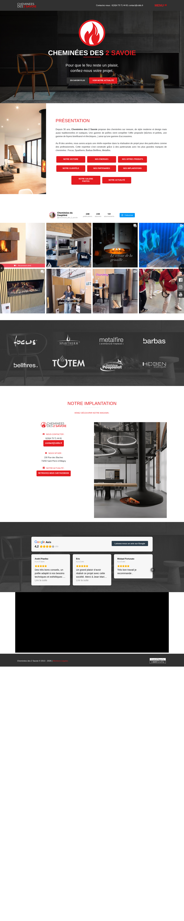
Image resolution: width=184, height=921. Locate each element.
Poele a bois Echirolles (117, 718)
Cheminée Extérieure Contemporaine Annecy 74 (21, 855)
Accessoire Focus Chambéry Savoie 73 (64, 803)
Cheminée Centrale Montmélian (103, 710)
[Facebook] (180, 281)
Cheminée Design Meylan (94, 809)
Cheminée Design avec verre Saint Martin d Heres (23, 863)
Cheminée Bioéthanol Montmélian (58, 752)
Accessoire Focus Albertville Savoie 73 (28, 803)
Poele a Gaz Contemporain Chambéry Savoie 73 (102, 908)
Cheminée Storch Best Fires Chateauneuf (155, 781)
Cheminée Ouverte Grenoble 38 (60, 889)
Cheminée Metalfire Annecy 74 (170, 775)
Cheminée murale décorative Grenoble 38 (109, 837)
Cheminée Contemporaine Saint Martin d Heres (121, 714)
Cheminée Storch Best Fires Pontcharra (73, 781)
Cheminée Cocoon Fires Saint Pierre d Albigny (21, 787)
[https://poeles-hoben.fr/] (154, 365)
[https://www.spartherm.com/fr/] (68, 341)
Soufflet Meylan (159, 793)
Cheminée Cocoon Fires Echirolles (168, 787)
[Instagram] (180, 288)
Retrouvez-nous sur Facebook (53, 473)
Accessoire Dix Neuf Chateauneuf (55, 801)
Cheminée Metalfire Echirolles (170, 777)
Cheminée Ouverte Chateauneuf (34, 891)
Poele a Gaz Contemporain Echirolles (84, 912)
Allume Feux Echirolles (131, 797)
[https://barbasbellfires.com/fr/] (25, 365)
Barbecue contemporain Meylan (63, 867)
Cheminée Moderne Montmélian (14, 815)
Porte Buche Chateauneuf (53, 791)
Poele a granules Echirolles (32, 730)
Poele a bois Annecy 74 (151, 716)
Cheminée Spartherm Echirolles (33, 764)
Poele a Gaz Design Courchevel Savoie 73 (136, 904)
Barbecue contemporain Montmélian (168, 867)
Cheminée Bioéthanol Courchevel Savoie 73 (164, 748)
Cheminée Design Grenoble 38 (96, 807)
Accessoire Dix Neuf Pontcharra (169, 799)
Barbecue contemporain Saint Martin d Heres (99, 867)
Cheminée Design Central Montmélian (147, 851)
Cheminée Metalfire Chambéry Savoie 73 (67, 775)
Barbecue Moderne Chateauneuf (62, 871)
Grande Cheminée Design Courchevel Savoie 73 (128, 894)
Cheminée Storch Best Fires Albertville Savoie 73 (51, 779)
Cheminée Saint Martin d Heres (43, 706)
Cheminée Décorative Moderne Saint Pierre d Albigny (131, 817)
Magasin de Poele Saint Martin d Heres (75, 920)
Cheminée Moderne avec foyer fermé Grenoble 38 (52, 827)
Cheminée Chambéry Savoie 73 (42, 704)
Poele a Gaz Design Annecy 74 (170, 904)
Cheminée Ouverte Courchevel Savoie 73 (93, 889)
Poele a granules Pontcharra (72, 728)
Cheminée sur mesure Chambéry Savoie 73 (131, 730)
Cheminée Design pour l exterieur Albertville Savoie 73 (113, 877)
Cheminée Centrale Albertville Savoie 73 (117, 706)
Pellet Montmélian (42, 744)
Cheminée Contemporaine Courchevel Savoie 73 (80, 712)
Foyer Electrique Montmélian (42, 756)
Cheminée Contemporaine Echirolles (158, 714)
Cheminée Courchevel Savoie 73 (91, 704)
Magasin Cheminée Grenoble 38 (43, 914)
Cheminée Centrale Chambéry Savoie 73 (155, 706)
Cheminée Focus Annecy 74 (15, 758)
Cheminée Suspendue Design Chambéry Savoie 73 (134, 898)
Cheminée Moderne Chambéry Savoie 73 (67, 811)
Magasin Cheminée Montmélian (138, 916)
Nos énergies (101, 159)
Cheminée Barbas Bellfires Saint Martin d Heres (104, 773)
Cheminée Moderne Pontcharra (14, 813)
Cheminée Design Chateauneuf (68, 809)
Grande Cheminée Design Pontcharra (16, 896)
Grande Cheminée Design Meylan (127, 896)
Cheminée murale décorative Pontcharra (45, 839)
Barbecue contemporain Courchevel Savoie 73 (73, 865)
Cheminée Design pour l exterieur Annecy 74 (114, 879)
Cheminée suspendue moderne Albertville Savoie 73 (141, 841)
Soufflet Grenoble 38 (35, 793)
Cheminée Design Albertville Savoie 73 (28, 807)
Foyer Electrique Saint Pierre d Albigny (89, 754)
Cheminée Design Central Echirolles (112, 851)
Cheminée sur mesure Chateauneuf (158, 732)
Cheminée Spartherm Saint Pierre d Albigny (88, 762)
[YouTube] (180, 295)
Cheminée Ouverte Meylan (62, 891)
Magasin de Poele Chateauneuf (20, 920)
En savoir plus (77, 80)
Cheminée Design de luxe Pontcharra (40, 875)
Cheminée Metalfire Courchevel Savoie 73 (136, 775)
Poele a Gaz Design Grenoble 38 (101, 904)
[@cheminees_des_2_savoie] (52, 215)
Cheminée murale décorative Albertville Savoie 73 (22, 837)
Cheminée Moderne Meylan (108, 813)
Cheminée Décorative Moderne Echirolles (115, 819)
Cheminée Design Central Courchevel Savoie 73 (33, 849)
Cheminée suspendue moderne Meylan (118, 845)
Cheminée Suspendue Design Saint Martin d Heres (97, 902)
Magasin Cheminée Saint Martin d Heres (79, 916)
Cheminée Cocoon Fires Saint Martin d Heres (130, 787)
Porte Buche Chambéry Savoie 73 (79, 789)
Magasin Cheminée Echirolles (110, 916)
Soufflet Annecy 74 (80, 793)
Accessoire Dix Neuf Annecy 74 (140, 799)
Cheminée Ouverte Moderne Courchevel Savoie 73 (143, 821)
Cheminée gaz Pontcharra (126, 720)
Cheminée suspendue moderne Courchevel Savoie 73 (92, 843)
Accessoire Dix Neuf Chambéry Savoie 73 (37, 799)
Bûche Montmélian (176, 740)
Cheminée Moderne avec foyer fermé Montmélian (109, 831)
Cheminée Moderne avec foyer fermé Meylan (154, 829)
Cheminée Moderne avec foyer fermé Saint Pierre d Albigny (61, 829)
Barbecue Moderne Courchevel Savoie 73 (120, 869)
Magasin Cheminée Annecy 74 (111, 914)
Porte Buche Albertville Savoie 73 (48, 789)
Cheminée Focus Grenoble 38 (138, 756)
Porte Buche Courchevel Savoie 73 (134, 789)
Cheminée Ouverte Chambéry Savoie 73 (27, 889)
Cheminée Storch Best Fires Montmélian (124, 783)
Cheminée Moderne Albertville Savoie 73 (29, 811)
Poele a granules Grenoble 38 (170, 726)
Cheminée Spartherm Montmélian (63, 764)
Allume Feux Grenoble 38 (113, 795)
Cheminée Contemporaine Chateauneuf (51, 714)
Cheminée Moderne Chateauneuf (80, 813)
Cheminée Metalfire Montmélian (14, 779)
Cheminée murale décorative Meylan (167, 839)
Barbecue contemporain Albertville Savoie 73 (142, 863)
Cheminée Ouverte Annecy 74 (125, 889)
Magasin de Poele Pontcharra (142, 918)
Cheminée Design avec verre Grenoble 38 (109, 859)
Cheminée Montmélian (88, 706)
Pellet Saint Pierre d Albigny (136, 742)
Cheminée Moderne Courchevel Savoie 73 (136, 811)
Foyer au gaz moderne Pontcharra (148, 833)
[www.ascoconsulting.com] (157, 660)
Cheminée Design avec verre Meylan (167, 861)
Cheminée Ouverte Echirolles (125, 891)
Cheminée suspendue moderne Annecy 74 (136, 843)
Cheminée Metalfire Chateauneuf (80, 777)
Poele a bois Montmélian (140, 718)
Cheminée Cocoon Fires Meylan (93, 787)
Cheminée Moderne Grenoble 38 (101, 811)
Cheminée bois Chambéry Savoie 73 (167, 722)
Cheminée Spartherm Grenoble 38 (137, 760)
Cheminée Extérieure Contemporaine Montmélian (162, 857)
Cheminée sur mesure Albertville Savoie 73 (91, 730)
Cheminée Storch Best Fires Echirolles (87, 783)
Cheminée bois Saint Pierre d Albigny (127, 724)
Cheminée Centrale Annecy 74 (73, 708)
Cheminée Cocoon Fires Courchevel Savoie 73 (97, 785)
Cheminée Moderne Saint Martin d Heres (139, 813)
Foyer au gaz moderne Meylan (67, 835)
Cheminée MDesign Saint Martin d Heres (25, 769)
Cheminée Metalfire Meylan (108, 777)
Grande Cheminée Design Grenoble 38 (87, 894)
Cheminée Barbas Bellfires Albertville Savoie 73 (122, 769)
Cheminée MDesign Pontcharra (82, 767)
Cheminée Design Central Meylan (34, 851)
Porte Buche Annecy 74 (161, 789)
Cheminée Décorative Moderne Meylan (29, 819)
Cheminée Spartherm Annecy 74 (23, 762)
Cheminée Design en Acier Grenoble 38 (166, 883)
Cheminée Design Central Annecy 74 (72, 849)
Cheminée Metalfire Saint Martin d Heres (139, 777)
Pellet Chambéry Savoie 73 (36, 742)
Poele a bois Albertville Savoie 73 (39, 716)
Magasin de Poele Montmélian (132, 920)
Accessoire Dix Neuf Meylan (84, 801)
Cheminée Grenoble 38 (66, 704)
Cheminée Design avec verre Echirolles (65, 863)
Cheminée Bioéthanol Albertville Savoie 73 (55, 748)
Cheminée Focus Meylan (128, 758)
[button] (31, 570)
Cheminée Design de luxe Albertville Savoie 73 (31, 873)
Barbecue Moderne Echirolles (153, 871)
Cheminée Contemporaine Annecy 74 (121, 712)
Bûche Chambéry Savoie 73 (165, 738)
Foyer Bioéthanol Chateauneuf (99, 746)
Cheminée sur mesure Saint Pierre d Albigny (122, 732)
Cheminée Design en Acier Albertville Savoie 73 (84, 883)
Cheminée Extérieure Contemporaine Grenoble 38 (108, 853)
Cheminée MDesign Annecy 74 (53, 767)
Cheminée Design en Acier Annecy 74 (62, 885)
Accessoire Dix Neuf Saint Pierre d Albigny (19, 801)
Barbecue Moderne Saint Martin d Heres (121, 871)
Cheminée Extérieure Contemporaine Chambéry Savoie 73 (59, 853)
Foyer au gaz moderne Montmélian (168, 835)
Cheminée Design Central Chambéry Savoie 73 (140, 847)
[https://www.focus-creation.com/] (25, 341)
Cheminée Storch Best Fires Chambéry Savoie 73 (97, 779)
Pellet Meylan (172, 742)
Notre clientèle (71, 168)
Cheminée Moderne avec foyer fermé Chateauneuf (110, 829)
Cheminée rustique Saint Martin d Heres (54, 738)
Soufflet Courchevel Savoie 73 (58, 793)
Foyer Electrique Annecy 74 (32, 754)
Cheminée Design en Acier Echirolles (104, 887)
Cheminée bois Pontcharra (97, 724)
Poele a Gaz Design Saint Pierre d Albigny (49, 906)
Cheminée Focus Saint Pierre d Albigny (72, 758)
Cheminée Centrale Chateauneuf (169, 708)
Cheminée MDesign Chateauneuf (151, 767)
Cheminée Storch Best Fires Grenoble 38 (139, 779)
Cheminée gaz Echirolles (79, 722)
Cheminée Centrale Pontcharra (101, 708)
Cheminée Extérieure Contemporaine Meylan (20, 857)
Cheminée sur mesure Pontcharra (86, 732)
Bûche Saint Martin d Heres (139, 740)
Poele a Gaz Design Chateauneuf (84, 906)
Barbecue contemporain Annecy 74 (109, 865)
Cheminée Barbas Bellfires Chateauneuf (33, 773)
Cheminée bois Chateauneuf (157, 724)
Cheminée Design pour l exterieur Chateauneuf (60, 881)
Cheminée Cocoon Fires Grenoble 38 (59, 785)
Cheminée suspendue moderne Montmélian (57, 847)
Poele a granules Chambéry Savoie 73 (139, 726)
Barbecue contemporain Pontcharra (141, 865)
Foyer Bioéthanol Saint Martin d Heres (152, 746)
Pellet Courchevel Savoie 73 (78, 742)
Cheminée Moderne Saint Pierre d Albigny (46, 813)
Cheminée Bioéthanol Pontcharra (45, 750)
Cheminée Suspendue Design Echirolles (139, 902)
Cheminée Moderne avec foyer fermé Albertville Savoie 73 (134, 825)
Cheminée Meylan (20, 706)
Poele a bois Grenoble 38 (97, 716)
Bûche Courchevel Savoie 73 (24, 740)
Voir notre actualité (103, 80)
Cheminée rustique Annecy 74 (89, 736)
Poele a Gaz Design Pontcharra (14, 906)
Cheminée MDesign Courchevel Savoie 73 (19, 767)
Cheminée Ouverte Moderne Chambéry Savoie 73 (58, 821)
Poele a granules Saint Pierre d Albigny (103, 728)
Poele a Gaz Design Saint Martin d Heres (146, 906)
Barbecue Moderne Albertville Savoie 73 (17, 869)
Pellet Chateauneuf (157, 742)
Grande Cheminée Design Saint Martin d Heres (163, 896)
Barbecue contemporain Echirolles (135, 867)
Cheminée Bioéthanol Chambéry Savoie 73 (93, 748)
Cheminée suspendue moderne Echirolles (18, 847)
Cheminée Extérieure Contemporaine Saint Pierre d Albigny (113, 855)
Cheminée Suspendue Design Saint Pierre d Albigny (160, 900)
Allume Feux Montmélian (154, 797)
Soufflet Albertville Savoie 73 (171, 791)
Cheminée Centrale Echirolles (75, 710)
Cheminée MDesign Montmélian (86, 769)
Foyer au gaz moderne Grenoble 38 (44, 833)
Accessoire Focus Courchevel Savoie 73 (128, 803)
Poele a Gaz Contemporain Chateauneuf (154, 910)
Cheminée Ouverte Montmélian (153, 891)
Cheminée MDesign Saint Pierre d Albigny (116, 767)
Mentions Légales (60, 661)
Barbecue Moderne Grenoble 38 (87, 869)
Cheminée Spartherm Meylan (152, 762)
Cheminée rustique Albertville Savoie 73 (139, 734)
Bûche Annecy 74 (45, 740)
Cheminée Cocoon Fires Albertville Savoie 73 (163, 783)
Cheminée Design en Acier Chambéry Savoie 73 (127, 883)
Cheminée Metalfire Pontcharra (14, 777)
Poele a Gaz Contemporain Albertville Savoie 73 (59, 908)
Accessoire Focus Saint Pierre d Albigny (34, 805)
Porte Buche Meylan (74, 791)
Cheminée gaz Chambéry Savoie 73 (16, 720)
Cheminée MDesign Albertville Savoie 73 (97, 764)
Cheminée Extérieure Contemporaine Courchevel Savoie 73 (157, 853)
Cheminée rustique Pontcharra (116, 736)
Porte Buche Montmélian (147, 791)
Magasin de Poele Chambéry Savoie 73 (20, 918)
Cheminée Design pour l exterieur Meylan (100, 881)
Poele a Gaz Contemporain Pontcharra (73, 910)
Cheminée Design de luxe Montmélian (72, 877)
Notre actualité (117, 180)
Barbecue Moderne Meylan (90, 871)
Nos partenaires (101, 168)
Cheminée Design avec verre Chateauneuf (131, 861)
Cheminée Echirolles (68, 706)
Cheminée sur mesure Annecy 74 (56, 732)
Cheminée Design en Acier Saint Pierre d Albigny (137, 885)
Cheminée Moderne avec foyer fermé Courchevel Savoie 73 (103, 827)
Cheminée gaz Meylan (22, 722)
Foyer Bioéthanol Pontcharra (37, 746)
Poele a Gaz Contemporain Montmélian (120, 912)
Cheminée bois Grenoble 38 (12, 724)
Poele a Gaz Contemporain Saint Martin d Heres (43, 912)
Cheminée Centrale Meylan (12, 710)
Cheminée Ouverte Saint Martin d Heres (93, 891)
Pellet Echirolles (26, 744)
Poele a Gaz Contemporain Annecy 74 (37, 910)
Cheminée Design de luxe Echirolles (39, 877)
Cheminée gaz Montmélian (103, 722)
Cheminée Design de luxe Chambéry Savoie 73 (74, 873)
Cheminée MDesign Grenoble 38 (169, 764)
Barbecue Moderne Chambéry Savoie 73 (54, 869)
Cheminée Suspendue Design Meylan (56, 902)
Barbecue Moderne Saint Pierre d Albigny (28, 871)
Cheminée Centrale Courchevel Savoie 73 (39, 708)
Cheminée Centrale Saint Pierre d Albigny (135, 708)
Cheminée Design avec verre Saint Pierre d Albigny (88, 861)
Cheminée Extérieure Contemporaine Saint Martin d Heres (68, 857)
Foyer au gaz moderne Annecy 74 (117, 833)
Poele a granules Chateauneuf (133, 728)
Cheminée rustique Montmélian (113, 738)
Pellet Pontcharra (115, 742)
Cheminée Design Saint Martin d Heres (123, 809)
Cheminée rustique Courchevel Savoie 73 (56, 736)
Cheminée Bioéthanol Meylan (146, 750)
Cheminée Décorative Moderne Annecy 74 (48, 817)
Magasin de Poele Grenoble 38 (52, 918)
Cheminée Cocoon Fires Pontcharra (168, 785)
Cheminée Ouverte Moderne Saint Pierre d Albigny (79, 823)
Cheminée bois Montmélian (75, 726)
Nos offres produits (132, 159)
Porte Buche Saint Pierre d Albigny (25, 791)
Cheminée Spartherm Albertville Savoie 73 (62, 760)
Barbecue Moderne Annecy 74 (153, 869)
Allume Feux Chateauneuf (59, 797)
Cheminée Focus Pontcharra (41, 758)
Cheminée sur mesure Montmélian (104, 734)
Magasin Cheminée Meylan (48, 916)
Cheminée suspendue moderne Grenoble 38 (48, 843)
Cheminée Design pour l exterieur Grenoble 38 (23, 879)
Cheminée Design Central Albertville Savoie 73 (97, 847)
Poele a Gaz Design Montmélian (23, 908)
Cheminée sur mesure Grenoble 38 (168, 730)
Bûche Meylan (120, 740)
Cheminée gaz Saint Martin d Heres (50, 722)
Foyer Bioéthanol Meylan (124, 746)
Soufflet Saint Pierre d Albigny (120, 793)
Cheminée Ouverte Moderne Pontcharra (37, 823)
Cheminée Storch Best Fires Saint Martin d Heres (46, 783)
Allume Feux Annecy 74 (167, 795)
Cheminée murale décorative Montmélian (99, 841)
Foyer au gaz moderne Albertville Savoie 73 (151, 831)
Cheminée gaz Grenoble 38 (45, 720)
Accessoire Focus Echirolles (154, 805)
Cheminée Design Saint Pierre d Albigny (35, 809)
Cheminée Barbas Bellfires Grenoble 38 (21, 771)
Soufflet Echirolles (15, 795)
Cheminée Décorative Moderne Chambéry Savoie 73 (100, 815)
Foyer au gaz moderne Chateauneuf (36, 835)
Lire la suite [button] (41, 580)
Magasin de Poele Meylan (46, 920)
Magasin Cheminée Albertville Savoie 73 (157, 912)
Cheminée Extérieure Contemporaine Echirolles (117, 857)
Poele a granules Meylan (158, 728)
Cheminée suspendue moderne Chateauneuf (80, 845)
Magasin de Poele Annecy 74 (115, 918)
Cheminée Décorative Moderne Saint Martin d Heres (72, 819)
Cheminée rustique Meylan (24, 738)
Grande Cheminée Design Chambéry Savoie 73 (47, 894)
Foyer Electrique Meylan (145, 754)
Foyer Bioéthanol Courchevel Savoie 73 (166, 744)
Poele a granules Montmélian (58, 730)
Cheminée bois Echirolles (51, 726)
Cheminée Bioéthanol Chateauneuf (116, 750)
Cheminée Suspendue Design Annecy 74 (79, 900)
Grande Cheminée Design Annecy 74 (167, 894)
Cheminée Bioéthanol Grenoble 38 (128, 748)
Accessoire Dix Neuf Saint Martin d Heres (117, 801)
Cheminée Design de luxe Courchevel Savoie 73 (152, 873)
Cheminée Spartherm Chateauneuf (122, 762)
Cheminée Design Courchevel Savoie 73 (129, 807)
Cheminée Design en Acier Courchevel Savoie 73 (22, 885)
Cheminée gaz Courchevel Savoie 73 (74, 720)
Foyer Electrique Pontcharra (58, 754)
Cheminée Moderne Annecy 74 (170, 811)
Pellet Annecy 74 (99, 742)
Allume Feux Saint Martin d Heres (105, 797)
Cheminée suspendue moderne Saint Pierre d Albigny (35, 845)
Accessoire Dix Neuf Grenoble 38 (72, 799)
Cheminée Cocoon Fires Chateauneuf (61, 787)
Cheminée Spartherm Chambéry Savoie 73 (101, 760)
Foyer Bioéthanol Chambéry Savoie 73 (103, 744)
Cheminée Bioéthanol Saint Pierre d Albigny (80, 750)
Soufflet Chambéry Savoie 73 (13, 793)
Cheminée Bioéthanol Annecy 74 (14, 750)
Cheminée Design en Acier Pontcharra (97, 885)
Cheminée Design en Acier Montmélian (139, 887)
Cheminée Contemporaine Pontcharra (157, 712)
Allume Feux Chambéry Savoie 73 (87, 795)
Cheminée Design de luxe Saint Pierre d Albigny (78, 875)
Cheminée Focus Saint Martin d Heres (157, 758)
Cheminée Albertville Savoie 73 (13, 704)
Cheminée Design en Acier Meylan (27, 887)
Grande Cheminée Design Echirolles (16, 898)
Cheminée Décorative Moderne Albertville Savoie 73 (52, 815)
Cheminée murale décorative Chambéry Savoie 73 (67, 837)
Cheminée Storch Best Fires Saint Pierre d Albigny (114, 781)
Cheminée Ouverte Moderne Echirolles (53, 825)
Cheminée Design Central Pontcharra (106, 849)
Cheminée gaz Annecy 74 (102, 720)
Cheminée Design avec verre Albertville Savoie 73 (22, 859)
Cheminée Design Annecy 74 (161, 807)
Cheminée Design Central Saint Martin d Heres (73, 851)
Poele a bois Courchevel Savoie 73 (124, 716)
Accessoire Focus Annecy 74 (160, 803)
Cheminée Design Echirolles (154, 809)
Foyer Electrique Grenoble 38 (156, 752)
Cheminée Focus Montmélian (29, 760)
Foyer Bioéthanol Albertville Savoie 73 (68, 744)
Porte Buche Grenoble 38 (106, 789)
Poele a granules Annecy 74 (47, 728)
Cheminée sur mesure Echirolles (73, 734)
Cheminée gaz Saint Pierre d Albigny (154, 720)
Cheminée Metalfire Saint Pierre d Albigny (46, 777)
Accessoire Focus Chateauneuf (67, 805)
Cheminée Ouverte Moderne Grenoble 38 (100, 821)
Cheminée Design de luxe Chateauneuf (117, 875)
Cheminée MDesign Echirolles (57, 769)
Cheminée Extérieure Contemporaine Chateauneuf (162, 855)
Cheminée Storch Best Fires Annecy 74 (37, 781)
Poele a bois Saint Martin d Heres (91, 718)
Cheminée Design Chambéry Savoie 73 (64, 807)
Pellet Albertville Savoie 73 (11, 742)
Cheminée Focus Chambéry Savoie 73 (107, 756)
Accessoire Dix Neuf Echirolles (151, 801)
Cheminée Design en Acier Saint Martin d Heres (65, 887)
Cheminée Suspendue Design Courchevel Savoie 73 (36, 900)
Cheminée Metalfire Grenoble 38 (101, 775)
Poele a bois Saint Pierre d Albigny (16, 718)
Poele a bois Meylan (65, 718)
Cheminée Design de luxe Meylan (150, 875)
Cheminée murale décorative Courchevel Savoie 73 (151, 837)
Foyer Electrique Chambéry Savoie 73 (125, 752)
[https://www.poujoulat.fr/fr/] (111, 365)
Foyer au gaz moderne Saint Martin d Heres (101, 835)
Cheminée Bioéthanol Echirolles (28, 752)
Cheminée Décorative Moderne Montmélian (154, 819)
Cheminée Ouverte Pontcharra (153, 889)
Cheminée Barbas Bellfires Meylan (66, 773)
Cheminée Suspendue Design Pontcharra (117, 900)
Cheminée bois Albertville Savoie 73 (133, 722)
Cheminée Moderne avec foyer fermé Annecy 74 (152, 827)
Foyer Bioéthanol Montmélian (22, 748)
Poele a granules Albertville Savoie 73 (105, 726)
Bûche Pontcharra (62, 740)
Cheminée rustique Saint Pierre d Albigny (149, 736)
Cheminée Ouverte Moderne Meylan (157, 823)
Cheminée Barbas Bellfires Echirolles (143, 773)
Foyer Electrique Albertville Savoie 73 (90, 752)
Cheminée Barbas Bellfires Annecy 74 (102, 771)
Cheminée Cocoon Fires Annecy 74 (135, 785)
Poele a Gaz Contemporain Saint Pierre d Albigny (113, 910)
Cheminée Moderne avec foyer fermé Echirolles (65, 831)
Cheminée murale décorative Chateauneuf (131, 839)
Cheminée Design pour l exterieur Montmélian (43, 883)
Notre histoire (70, 159)
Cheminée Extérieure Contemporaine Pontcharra (64, 855)
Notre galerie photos (86, 180)
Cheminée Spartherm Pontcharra (53, 762)
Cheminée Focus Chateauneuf (103, 758)
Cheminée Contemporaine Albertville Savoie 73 (139, 710)
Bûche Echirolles (159, 740)
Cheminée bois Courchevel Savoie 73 (43, 724)
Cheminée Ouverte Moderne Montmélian (89, 825)
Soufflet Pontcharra (97, 793)
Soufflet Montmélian (32, 795)
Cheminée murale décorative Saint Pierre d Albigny (88, 839)
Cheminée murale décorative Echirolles (62, 841)
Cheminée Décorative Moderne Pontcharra (87, 817)
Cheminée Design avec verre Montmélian (102, 863)
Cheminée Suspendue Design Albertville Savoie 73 (89, 898)
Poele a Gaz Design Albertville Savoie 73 (29, 904)
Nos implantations (132, 168)
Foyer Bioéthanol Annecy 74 (12, 746)
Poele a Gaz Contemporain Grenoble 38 (141, 908)
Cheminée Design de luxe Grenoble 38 (113, 873)
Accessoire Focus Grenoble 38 (96, 803)
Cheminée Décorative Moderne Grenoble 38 (144, 815)
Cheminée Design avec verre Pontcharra (45, 861)
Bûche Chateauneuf (104, 740)
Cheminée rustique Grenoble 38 (23, 736)
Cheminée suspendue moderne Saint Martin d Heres (160, 845)
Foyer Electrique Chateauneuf (120, 754)
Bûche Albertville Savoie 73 (140, 738)
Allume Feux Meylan (80, 797)
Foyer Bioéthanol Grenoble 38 (134, 744)
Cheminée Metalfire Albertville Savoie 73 (29, 775)
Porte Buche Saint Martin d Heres (99, 791)
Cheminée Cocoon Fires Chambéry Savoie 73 (20, 785)
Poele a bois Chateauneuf (44, 718)
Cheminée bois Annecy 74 (73, 724)
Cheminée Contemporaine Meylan (84, 714)
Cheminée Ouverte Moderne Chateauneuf (121, 823)
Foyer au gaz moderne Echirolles (137, 835)
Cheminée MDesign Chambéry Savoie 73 (135, 764)
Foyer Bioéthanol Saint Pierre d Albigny (68, 746)
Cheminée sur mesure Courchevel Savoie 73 (20, 732)
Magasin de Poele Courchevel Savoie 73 (84, 918)
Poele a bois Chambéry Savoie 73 (70, 716)
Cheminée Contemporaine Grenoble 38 (39, 712)
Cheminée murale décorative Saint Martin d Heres (22, 841)
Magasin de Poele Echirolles (105, 920)
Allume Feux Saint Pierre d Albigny (31, 797)
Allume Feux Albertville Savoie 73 (56, 795)
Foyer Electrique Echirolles (17, 756)
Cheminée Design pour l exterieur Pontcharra (154, 879)
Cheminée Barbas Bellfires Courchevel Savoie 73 (61, 771)
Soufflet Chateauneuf (142, 793)
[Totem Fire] (68, 361)
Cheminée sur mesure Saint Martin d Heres (38, 734)
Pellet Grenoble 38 (57, 742)
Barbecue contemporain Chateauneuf (31, 867)
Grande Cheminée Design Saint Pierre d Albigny (55, 896)
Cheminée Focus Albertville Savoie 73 (72, 756)
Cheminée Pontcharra (136, 704)
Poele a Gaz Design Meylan (113, 906)
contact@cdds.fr (136, 5)
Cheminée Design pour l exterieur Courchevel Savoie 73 (69, 879)
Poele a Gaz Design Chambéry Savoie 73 (67, 904)
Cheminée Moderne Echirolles (170, 813)
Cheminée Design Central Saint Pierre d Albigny (145, 849)
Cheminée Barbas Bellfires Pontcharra (137, 771)
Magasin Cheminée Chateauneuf (21, 916)
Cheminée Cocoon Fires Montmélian (16, 789)
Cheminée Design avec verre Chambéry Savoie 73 (67, 859)
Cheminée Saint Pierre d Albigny (160, 704)
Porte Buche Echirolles (125, 791)
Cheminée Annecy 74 (116, 704)
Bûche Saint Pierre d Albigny (82, 740)
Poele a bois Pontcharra (173, 716)
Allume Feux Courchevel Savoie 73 (140, 795)
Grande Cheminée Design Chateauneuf (94, 896)
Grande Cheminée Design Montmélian (49, 898)
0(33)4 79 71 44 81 (120, 5)
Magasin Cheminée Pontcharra (139, 914)
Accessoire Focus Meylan (93, 805)
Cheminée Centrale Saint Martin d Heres (43, 710)
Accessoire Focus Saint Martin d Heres (123, 805)
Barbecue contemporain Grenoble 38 (35, 865)
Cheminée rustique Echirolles (86, 738)
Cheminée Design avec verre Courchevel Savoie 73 (151, 859)
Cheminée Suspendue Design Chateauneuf (19, 902)
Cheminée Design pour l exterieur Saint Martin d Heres (143, 881)
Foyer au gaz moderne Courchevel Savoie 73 (80, 833)
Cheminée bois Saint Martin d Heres (23, 726)
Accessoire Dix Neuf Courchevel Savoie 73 (106, 799)
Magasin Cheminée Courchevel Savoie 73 (78, 914)
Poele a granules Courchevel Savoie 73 (17, 728)
